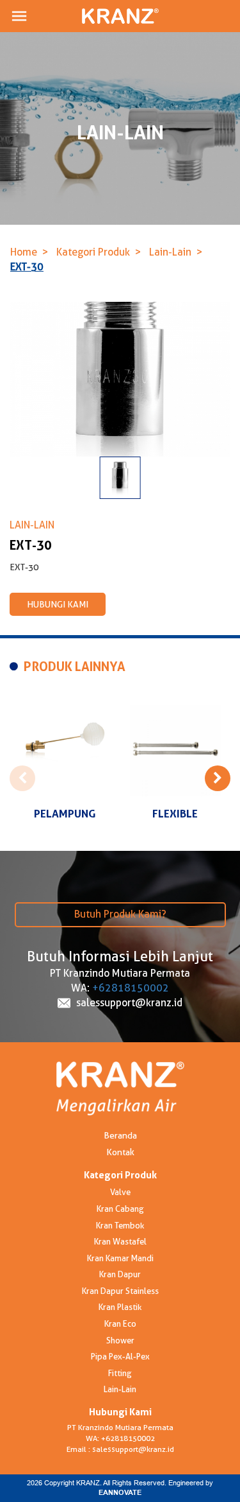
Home (23, 252)
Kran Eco (120, 1323)
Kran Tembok (120, 1225)
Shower (120, 1340)
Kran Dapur (120, 1274)
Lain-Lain (170, 252)
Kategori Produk (93, 252)
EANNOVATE (120, 1492)
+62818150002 (130, 988)
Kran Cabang (120, 1208)
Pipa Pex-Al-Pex (120, 1356)
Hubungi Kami (57, 604)
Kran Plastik (120, 1307)
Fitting (120, 1373)
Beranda (120, 1135)
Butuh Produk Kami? (120, 914)
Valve (120, 1192)
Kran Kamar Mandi (120, 1258)
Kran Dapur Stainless (120, 1291)
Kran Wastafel (120, 1241)
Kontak (120, 1152)
